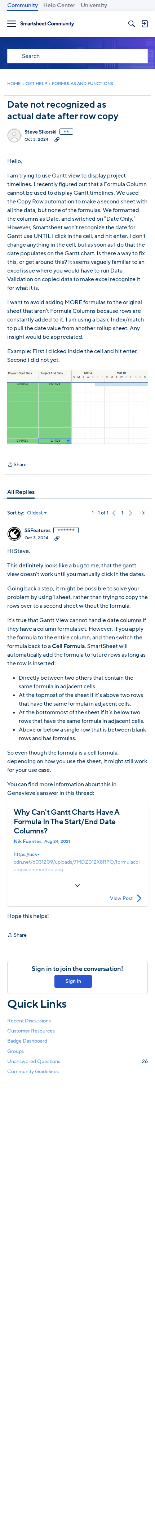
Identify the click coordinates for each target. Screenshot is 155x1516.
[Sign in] (144, 24)
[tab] (21, 492)
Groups (15, 1051)
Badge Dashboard (27, 1041)
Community (22, 5)
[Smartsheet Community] (47, 24)
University (94, 5)
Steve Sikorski (41, 132)
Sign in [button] (73, 981)
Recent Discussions (29, 1020)
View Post (121, 898)
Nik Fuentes (27, 841)
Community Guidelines (33, 1071)
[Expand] (77, 885)
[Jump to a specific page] (142, 513)
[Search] (131, 24)
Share (17, 465)
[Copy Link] (57, 139)
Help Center (59, 5)
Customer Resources (31, 1030)
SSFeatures (37, 530)
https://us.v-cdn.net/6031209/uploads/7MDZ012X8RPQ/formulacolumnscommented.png (77, 862)
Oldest (35, 513)
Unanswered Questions (77, 1061)
